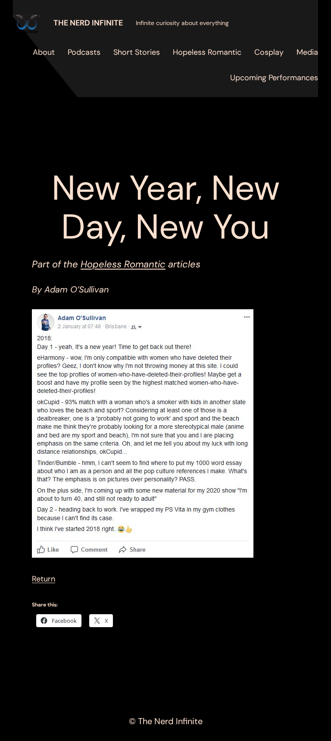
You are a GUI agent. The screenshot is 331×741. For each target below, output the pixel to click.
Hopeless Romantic (123, 264)
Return (43, 579)
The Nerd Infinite (88, 23)
